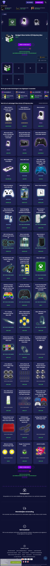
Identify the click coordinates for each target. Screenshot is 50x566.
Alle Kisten (29, 554)
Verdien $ (30, 550)
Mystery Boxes (11, 550)
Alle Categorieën (37, 554)
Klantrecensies (37, 550)
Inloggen (29, 2)
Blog (19, 552)
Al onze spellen (17, 556)
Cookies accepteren (15, 562)
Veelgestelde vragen (12, 552)
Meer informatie (4, 564)
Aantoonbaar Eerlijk (21, 550)
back (5, 14)
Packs (23, 554)
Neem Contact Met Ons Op (14, 554)
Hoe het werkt (25, 552)
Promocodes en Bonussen (29, 556)
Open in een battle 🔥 (24, 48)
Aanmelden (39, 2)
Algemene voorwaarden (36, 552)
